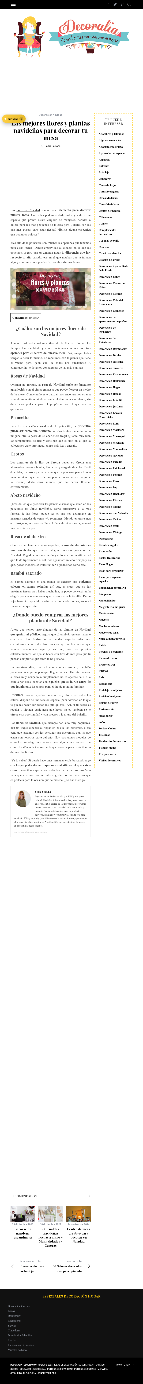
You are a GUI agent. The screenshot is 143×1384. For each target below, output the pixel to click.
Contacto (25, 1369)
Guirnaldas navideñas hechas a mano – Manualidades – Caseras (51, 1237)
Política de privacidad (60, 1369)
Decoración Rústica (110, 500)
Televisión (104, 735)
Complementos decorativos (107, 232)
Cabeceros (105, 179)
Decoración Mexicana (111, 443)
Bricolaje (104, 172)
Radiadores (105, 684)
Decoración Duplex (110, 355)
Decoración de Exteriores (107, 340)
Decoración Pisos (109, 481)
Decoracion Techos (110, 519)
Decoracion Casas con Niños (112, 285)
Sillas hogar (105, 716)
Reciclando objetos (110, 696)
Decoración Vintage (110, 532)
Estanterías (105, 551)
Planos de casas (108, 658)
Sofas (102, 722)
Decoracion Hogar (109, 387)
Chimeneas (105, 217)
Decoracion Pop (108, 487)
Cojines (103, 223)
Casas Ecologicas (109, 191)
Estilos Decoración (110, 558)
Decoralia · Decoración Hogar (27, 1365)
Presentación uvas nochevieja (32, 1266)
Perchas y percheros (111, 652)
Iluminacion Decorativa (21, 1345)
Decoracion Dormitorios (113, 349)
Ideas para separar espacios (110, 579)
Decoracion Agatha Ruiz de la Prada (113, 268)
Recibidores (14, 1320)
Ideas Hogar (106, 564)
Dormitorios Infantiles (20, 1335)
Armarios (104, 160)
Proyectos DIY (107, 664)
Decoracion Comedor (111, 311)
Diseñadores (106, 539)
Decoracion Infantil (110, 400)
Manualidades (107, 600)
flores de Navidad (28, 210)
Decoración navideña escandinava (23, 1233)
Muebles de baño (17, 1350)
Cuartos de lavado (109, 260)
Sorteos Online (107, 728)
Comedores (14, 1330)
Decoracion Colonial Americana (111, 302)
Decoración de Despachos (107, 329)
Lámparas (105, 594)
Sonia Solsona (52, 146)
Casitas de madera (110, 211)
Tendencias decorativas (112, 741)
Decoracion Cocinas (110, 294)
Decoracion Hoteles (110, 394)
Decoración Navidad (50, 114)
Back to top (123, 1365)
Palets (102, 645)
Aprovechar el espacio (112, 153)
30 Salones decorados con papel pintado (67, 1266)
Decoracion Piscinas (110, 475)
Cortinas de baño (109, 240)
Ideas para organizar (111, 571)
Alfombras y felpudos (111, 134)
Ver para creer (107, 754)
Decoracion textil (109, 526)
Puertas (103, 671)
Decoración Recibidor (112, 494)
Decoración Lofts (109, 423)
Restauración (106, 709)
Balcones (104, 166)
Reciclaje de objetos (110, 690)
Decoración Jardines (111, 406)
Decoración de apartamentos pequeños (113, 319)
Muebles (104, 620)
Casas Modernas (108, 198)
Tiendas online (107, 748)
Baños (11, 1311)
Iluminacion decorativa (112, 587)
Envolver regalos (108, 545)
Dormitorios (14, 1316)
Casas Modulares (109, 204)
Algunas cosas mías (110, 140)
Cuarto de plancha (110, 253)
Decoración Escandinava (113, 374)
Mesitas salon (106, 613)
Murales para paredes (112, 639)
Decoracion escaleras (111, 368)
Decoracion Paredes (110, 462)
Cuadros (104, 247)
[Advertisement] (71, 83)
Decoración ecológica (111, 362)
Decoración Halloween (112, 381)
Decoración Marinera (111, 430)
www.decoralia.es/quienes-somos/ (30, 831)
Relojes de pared (108, 703)
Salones (12, 1325)
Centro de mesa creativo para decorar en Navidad (78, 1235)
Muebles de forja (109, 632)
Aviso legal (39, 1369)
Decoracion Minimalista (113, 449)
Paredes (12, 1340)
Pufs (101, 677)
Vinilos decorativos (110, 760)
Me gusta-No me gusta (112, 607)
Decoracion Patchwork (112, 468)
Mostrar (34, 317)
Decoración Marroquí (112, 436)
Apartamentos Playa (111, 147)
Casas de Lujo (107, 185)
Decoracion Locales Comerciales (110, 415)
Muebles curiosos (109, 626)
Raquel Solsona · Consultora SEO (36, 1373)
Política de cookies (85, 1369)
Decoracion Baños (109, 277)
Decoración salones (110, 507)
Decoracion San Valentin (113, 513)
